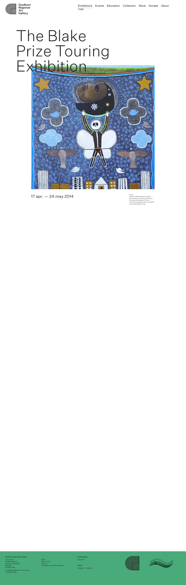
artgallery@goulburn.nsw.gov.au (18, 570)
